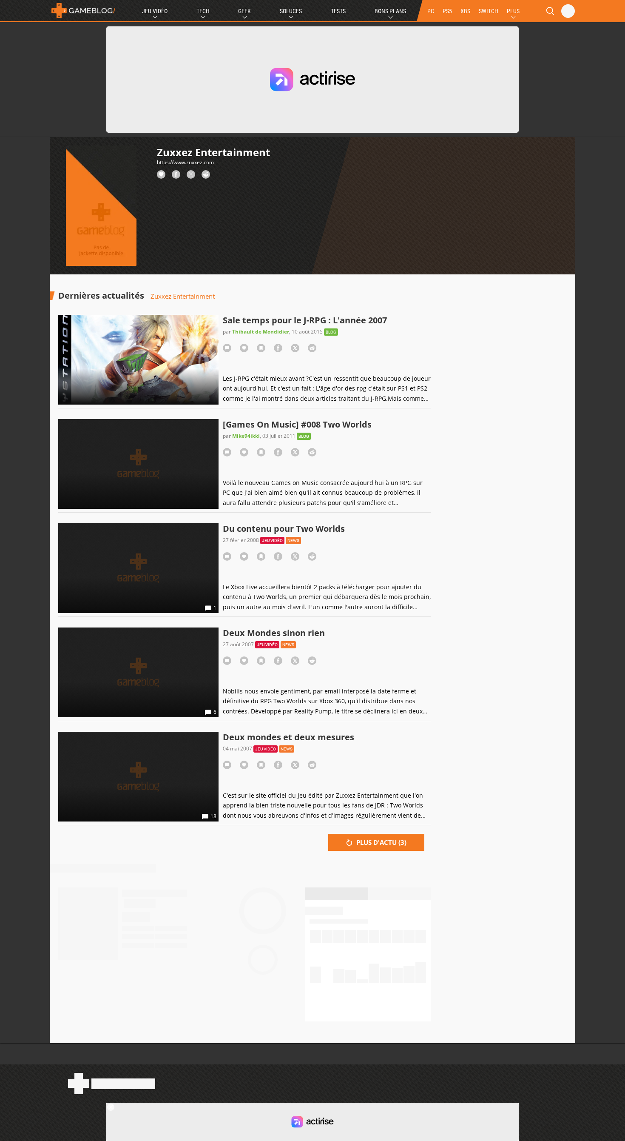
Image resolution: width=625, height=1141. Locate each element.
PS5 (447, 11)
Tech (203, 11)
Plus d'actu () (380, 842)
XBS (465, 11)
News (293, 540)
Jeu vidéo (272, 540)
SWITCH (488, 11)
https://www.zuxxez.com (185, 162)
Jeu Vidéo (155, 11)
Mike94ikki (246, 435)
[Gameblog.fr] (83, 10)
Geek (244, 11)
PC (430, 11)
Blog (331, 332)
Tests (338, 11)
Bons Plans (390, 11)
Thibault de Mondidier (260, 331)
